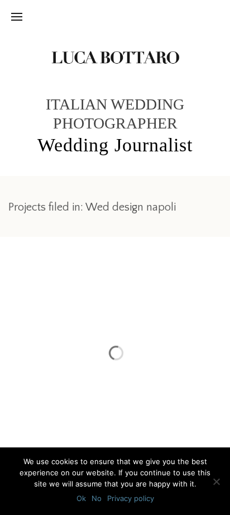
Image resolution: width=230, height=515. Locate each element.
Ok (81, 498)
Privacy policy (130, 498)
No (97, 498)
